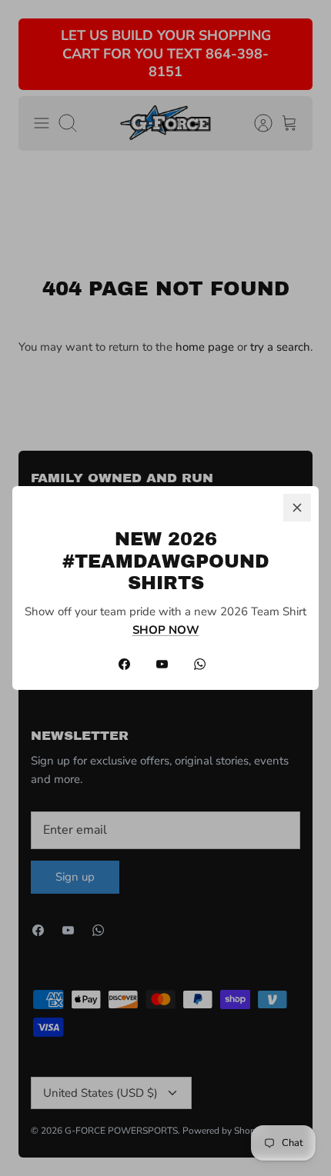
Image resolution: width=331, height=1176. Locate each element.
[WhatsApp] (200, 664)
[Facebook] (124, 664)
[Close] (297, 507)
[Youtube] (162, 664)
